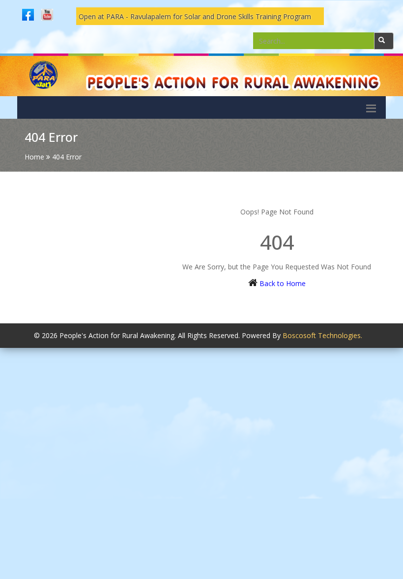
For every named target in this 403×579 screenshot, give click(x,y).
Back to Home (282, 283)
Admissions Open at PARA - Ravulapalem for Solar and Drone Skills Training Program (171, 16)
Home (34, 156)
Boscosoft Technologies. (322, 335)
